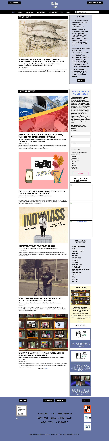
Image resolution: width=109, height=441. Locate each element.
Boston (75, 253)
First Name (74, 137)
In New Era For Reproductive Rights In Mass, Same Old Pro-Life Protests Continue (41, 136)
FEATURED (24, 17)
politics (75, 256)
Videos (74, 165)
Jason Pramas (77, 251)
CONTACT (42, 418)
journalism (76, 267)
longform (76, 260)
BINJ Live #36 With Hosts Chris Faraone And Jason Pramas (80, 344)
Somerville (76, 258)
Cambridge (76, 275)
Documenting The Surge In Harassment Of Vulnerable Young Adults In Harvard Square (41, 60)
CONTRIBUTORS (45, 413)
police (74, 281)
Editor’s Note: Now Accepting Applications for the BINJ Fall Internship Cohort (42, 192)
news (74, 249)
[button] (81, 80)
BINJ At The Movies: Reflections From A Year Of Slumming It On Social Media (41, 354)
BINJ (73, 277)
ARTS (61, 12)
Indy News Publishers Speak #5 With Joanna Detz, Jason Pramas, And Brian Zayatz (80, 392)
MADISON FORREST (24, 143)
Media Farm (75, 169)
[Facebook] (25, 400)
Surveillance (75, 162)
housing (75, 279)
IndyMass (74, 167)
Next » (46, 368)
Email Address (75, 130)
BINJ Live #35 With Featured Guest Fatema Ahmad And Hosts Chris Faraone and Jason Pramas (80, 368)
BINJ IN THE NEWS (61, 418)
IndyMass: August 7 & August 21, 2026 (37, 246)
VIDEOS (68, 12)
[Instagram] (88, 400)
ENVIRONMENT (41, 12)
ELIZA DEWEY (22, 305)
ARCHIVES (46, 422)
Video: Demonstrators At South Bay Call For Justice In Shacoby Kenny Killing (41, 299)
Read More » (80, 321)
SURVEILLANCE (53, 12)
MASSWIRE (61, 422)
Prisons (74, 156)
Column (75, 262)
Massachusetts (78, 246)
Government (75, 158)
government (77, 265)
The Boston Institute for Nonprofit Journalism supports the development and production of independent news (80, 25)
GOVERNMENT (30, 12)
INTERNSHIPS (64, 413)
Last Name (74, 143)
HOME (13, 12)
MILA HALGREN (23, 67)
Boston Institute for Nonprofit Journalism (80, 270)
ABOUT (80, 16)
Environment (75, 160)
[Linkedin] (84, 400)
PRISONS (20, 12)
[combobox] (87, 12)
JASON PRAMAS (23, 198)
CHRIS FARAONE (23, 361)
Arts (73, 163)
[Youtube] (21, 400)
